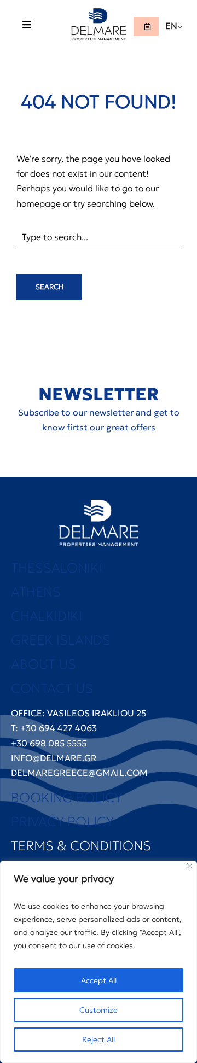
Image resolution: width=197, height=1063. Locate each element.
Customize (98, 1010)
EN (171, 25)
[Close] (189, 865)
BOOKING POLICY (66, 798)
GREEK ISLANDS (61, 640)
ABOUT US (43, 664)
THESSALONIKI (56, 568)
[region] (98, 962)
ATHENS (36, 592)
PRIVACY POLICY (62, 822)
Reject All (98, 1039)
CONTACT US (52, 688)
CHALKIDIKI (46, 616)
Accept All (99, 980)
